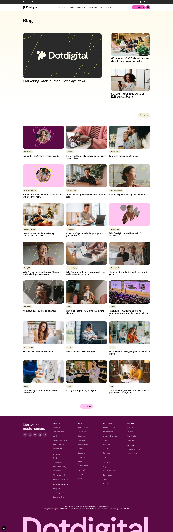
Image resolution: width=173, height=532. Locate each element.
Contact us (131, 428)
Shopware (106, 453)
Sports (80, 474)
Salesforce (106, 444)
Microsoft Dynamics (110, 436)
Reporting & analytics (60, 493)
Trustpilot (106, 457)
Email (55, 458)
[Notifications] (140, 2)
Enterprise (81, 440)
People (71, 7)
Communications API (60, 440)
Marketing (56, 428)
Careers (130, 432)
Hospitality (82, 457)
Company (25, 2)
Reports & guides (109, 471)
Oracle (105, 440)
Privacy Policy (67, 506)
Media (80, 461)
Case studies (107, 475)
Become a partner (133, 450)
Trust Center (131, 436)
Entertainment (83, 444)
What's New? (57, 449)
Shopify (105, 449)
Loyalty (55, 436)
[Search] (144, 2)
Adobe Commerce (109, 428)
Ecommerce (82, 432)
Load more (86, 406)
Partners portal (132, 454)
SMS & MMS (57, 462)
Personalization (58, 432)
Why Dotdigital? (106, 7)
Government (82, 453)
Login (149, 2)
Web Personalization (60, 479)
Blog (104, 467)
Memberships (83, 466)
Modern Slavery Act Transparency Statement (98, 506)
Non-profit (81, 470)
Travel (80, 478)
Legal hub (130, 440)
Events (105, 479)
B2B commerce (83, 428)
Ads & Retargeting (59, 467)
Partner (34, 2)
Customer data (58, 497)
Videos (105, 484)
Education (81, 436)
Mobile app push (59, 475)
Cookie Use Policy (82, 506)
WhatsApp (57, 471)
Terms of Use (74, 506)
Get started (139, 7)
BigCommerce (108, 432)
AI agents (56, 489)
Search (145, 115)
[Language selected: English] (137, 2)
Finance (81, 449)
